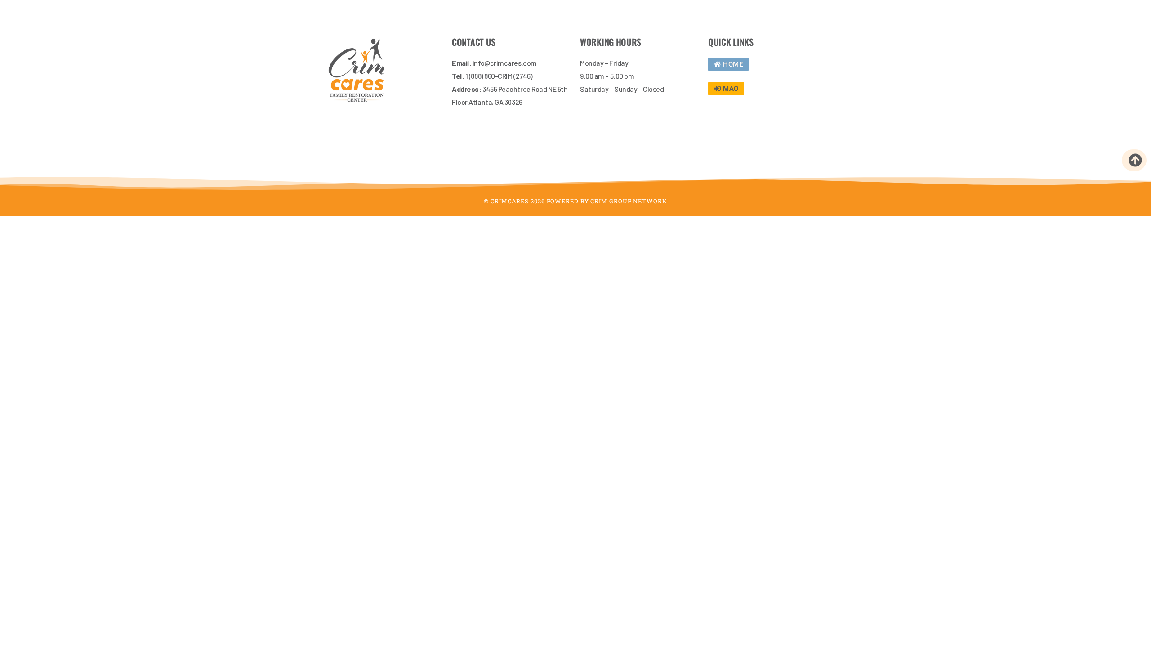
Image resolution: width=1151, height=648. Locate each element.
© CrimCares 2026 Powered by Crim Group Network (575, 201)
